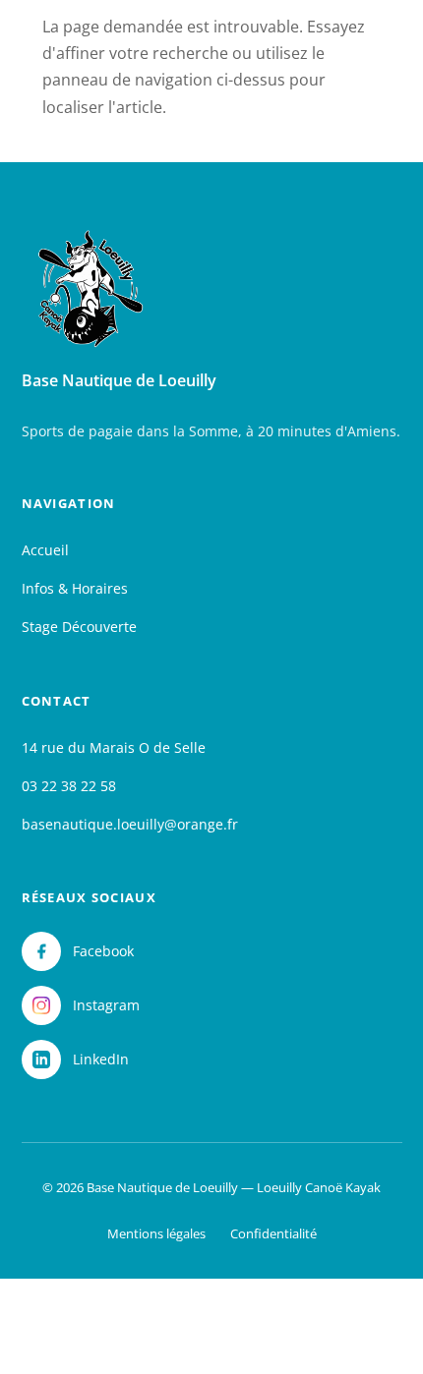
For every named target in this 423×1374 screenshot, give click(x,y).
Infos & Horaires (75, 588)
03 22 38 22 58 (69, 785)
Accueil (45, 550)
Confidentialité (273, 1233)
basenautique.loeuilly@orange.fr (130, 824)
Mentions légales (156, 1233)
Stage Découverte (79, 626)
